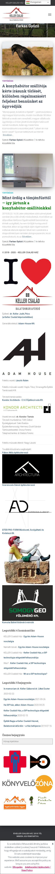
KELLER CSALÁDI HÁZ (14, 3)
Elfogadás (18, 867)
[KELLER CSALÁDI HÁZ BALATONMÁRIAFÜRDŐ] (17, 14)
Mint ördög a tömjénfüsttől (26, 202)
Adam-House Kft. (26, 323)
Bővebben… (8, 135)
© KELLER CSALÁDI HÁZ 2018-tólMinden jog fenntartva (27, 835)
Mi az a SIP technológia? (35, 674)
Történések (7, 81)
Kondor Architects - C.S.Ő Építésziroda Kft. (22, 400)
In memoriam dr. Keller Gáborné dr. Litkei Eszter (27, 689)
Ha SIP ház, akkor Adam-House (19, 705)
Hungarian (35, 2)
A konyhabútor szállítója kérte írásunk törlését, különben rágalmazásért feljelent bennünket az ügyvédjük (24, 96)
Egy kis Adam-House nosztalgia (33, 647)
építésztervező (15, 452)
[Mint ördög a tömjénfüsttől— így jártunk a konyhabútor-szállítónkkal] (27, 170)
